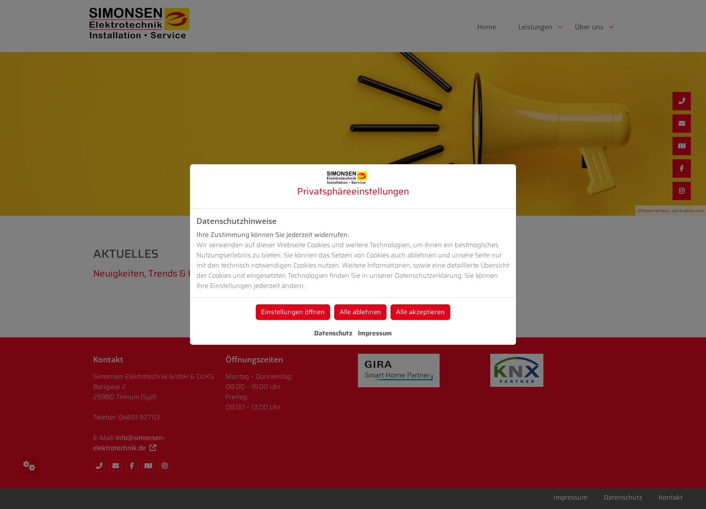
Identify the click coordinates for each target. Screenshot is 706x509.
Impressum (375, 333)
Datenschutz (333, 333)
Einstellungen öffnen (293, 312)
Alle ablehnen (360, 312)
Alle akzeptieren (420, 312)
